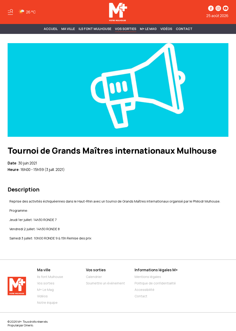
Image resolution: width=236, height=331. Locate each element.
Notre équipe (47, 302)
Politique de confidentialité (155, 283)
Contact (184, 29)
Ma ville (43, 269)
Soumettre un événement (105, 283)
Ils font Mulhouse (50, 276)
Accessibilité (144, 289)
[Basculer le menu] (10, 12)
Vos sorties (125, 29)
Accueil (51, 29)
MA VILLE (68, 29)
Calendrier (94, 276)
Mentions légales (148, 276)
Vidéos (166, 29)
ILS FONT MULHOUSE (95, 29)
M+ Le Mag (148, 29)
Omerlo (28, 325)
